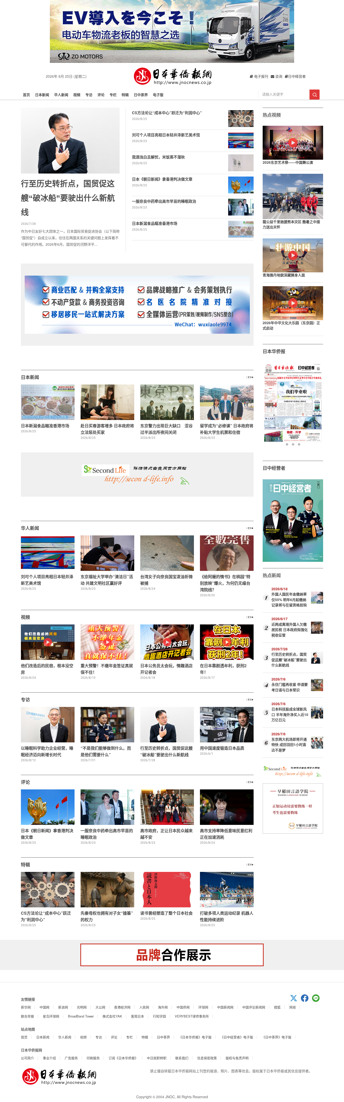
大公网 (100, 1007)
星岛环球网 (51, 1016)
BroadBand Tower (81, 1016)
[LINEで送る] (317, 1000)
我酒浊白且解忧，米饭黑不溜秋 (158, 157)
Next (318, 404)
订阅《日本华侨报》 (123, 1057)
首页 (26, 94)
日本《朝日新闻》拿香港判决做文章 (162, 179)
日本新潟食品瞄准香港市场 (154, 223)
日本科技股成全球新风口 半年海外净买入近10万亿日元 (289, 714)
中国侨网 (183, 1007)
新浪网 (63, 1007)
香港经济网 (122, 1007)
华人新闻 (61, 94)
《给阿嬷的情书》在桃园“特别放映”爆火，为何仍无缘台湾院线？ (225, 583)
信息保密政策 (207, 1057)
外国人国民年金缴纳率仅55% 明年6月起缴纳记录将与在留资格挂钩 (289, 599)
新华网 (26, 1007)
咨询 (278, 76)
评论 (101, 94)
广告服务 (71, 1057)
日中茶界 (141, 94)
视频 (76, 94)
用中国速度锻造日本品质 (222, 748)
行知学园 (159, 1016)
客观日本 (137, 1016)
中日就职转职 (156, 1057)
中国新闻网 (225, 1007)
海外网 (163, 1007)
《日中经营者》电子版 (236, 1037)
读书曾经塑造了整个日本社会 (166, 913)
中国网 (44, 1007)
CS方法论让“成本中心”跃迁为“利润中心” (167, 112)
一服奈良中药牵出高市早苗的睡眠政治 (164, 201)
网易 (292, 1007)
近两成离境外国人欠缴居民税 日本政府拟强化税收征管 (289, 630)
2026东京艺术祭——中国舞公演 (288, 162)
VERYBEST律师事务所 (192, 1016)
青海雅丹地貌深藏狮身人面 (284, 274)
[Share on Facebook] (306, 1000)
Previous (267, 404)
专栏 (113, 94)
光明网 (82, 1007)
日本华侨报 (274, 351)
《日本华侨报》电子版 (195, 1037)
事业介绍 (49, 1057)
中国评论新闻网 (253, 1007)
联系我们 (181, 1057)
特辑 (125, 94)
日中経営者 (297, 76)
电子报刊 (260, 76)
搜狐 (277, 1007)
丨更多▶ (250, 377)
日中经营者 (274, 468)
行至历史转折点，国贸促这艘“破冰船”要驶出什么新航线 (68, 198)
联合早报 (27, 1016)
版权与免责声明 (237, 1057)
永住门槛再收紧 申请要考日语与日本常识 (289, 687)
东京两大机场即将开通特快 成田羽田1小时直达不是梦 (289, 744)
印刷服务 (93, 1057)
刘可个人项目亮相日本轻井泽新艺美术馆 (166, 135)
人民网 (144, 1007)
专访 (88, 94)
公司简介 (27, 1057)
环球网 (203, 1007)
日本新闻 (42, 94)
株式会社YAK (112, 1016)
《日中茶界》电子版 (276, 1037)
